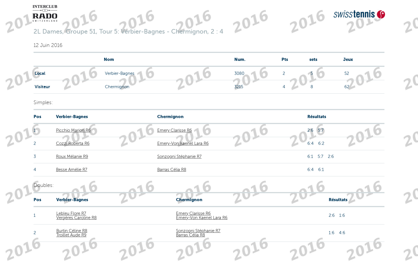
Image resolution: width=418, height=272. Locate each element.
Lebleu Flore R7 (71, 213)
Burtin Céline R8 (71, 230)
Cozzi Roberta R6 (73, 143)
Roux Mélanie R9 (72, 156)
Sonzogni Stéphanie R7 (179, 156)
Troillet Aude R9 (71, 235)
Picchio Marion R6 (73, 130)
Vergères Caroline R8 (76, 217)
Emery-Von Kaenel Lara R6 (183, 143)
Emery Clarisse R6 (174, 130)
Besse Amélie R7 (71, 169)
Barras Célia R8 (171, 169)
